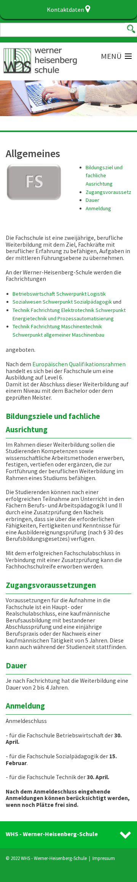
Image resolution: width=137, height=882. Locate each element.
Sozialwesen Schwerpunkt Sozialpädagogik (62, 301)
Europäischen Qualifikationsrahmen (79, 364)
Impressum (103, 858)
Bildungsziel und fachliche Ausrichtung (104, 175)
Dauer (92, 200)
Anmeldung (98, 208)
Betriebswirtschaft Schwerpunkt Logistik (59, 293)
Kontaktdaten (66, 9)
